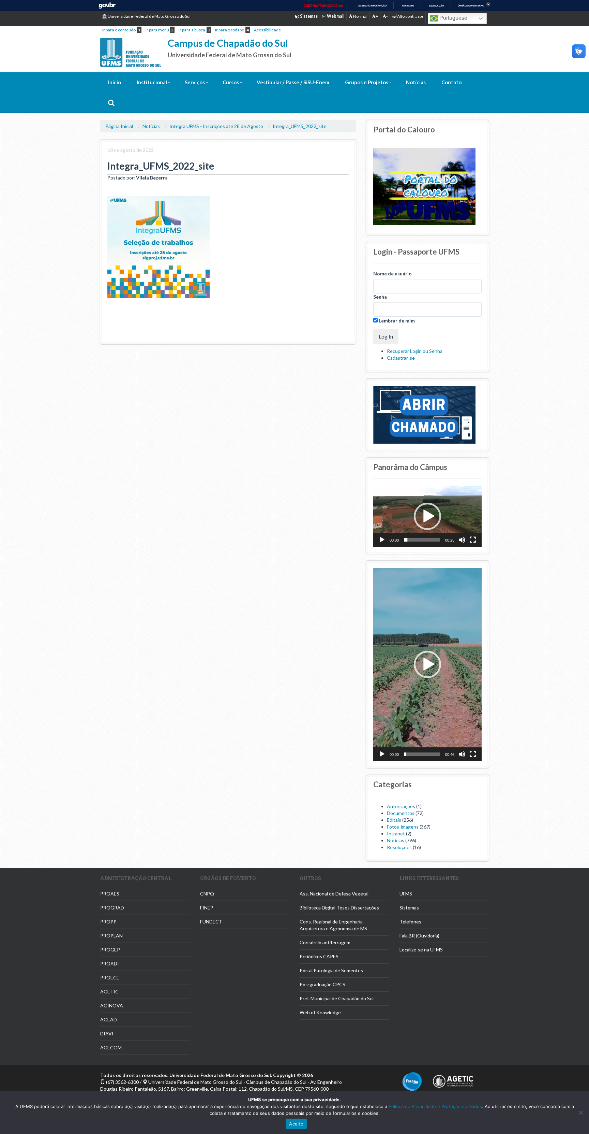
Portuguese (452, 18)
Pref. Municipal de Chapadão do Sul (337, 998)
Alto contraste (409, 16)
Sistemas (409, 907)
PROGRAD (112, 907)
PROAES (109, 893)
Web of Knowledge (320, 1012)
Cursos (231, 82)
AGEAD (108, 1019)
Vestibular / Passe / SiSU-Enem (293, 82)
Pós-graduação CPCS (322, 984)
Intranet (396, 833)
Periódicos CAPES (319, 956)
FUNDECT (211, 921)
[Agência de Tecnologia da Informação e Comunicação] (453, 1079)
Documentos (400, 813)
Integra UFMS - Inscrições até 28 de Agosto (216, 126)
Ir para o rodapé (229, 29)
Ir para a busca (192, 29)
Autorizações (401, 806)
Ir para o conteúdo (119, 29)
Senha (380, 297)
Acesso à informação (372, 5)
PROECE (109, 977)
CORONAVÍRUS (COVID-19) (323, 6)
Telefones (410, 921)
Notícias (416, 82)
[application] (427, 516)
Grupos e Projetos (366, 82)
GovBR (107, 5)
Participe (408, 5)
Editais (394, 820)
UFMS (405, 893)
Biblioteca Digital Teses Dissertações (339, 907)
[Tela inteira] (472, 539)
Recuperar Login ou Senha (414, 351)
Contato (451, 82)
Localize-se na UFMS (421, 949)
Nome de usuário (392, 273)
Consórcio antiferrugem (325, 942)
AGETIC (109, 991)
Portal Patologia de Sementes (331, 970)
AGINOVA (111, 1005)
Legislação (436, 5)
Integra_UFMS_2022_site (300, 126)
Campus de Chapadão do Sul (228, 43)
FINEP (206, 907)
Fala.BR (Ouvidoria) (419, 935)
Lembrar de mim (396, 321)
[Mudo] (461, 539)
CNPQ (207, 893)
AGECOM (111, 1047)
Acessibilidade (267, 29)
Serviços (195, 82)
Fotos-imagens (403, 827)
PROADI (109, 963)
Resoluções (399, 847)
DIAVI (107, 1033)
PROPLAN (111, 935)
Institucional (152, 82)
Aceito (296, 1123)
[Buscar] (111, 102)
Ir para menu (157, 29)
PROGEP (110, 949)
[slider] (422, 540)
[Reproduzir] (382, 539)
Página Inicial (119, 126)
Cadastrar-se (401, 358)
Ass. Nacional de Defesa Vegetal (334, 893)
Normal (359, 16)
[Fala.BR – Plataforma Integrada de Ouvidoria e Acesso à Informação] (412, 1082)
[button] (427, 516)
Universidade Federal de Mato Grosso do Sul (149, 16)
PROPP (108, 921)
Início (114, 82)
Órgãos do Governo (471, 5)
